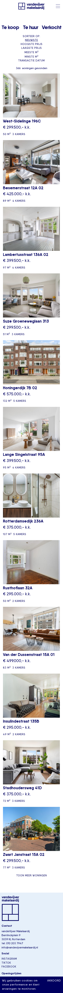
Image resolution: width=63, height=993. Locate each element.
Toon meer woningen (31, 875)
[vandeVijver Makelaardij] (31, 6)
